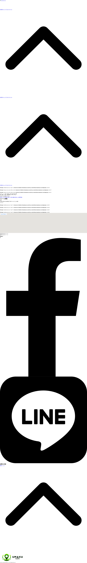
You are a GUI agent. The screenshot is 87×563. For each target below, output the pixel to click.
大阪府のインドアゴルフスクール (6, 9)
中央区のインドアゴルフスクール (6, 185)
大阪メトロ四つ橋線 (11, 197)
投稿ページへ (2, 465)
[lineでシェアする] (43, 420)
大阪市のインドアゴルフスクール (6, 97)
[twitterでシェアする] (43, 237)
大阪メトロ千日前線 (3, 197)
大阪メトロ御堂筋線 (18, 197)
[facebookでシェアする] (43, 307)
